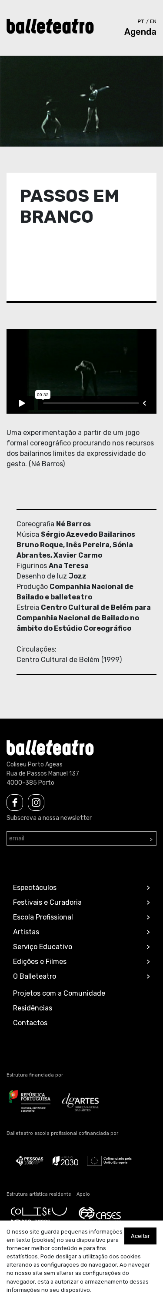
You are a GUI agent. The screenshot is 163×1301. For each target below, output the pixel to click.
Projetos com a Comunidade (59, 993)
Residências (32, 1008)
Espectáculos (35, 887)
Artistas (26, 932)
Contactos (30, 1023)
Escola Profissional (43, 917)
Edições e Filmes (40, 961)
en (153, 21)
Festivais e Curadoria (47, 902)
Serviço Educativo (42, 947)
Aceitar (140, 1236)
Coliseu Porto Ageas (35, 764)
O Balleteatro (34, 976)
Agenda (140, 32)
